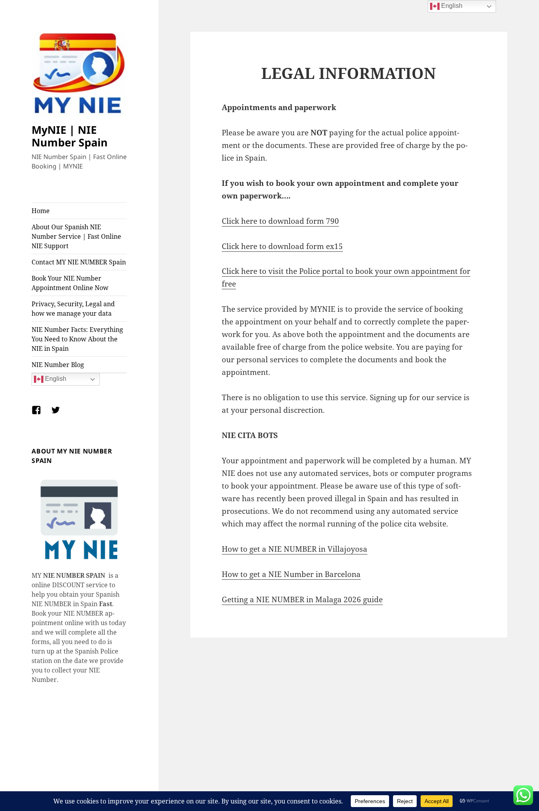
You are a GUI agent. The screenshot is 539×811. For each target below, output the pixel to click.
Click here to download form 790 (280, 221)
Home (41, 210)
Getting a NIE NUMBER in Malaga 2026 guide (302, 599)
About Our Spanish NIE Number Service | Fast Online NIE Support (76, 236)
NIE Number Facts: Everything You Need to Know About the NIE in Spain (77, 339)
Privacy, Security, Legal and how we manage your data (73, 309)
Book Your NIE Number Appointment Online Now (70, 283)
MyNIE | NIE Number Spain (70, 136)
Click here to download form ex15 (282, 246)
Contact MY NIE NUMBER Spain (79, 262)
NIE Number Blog (58, 364)
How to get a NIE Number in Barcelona (291, 574)
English (54, 379)
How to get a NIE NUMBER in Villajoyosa (294, 549)
